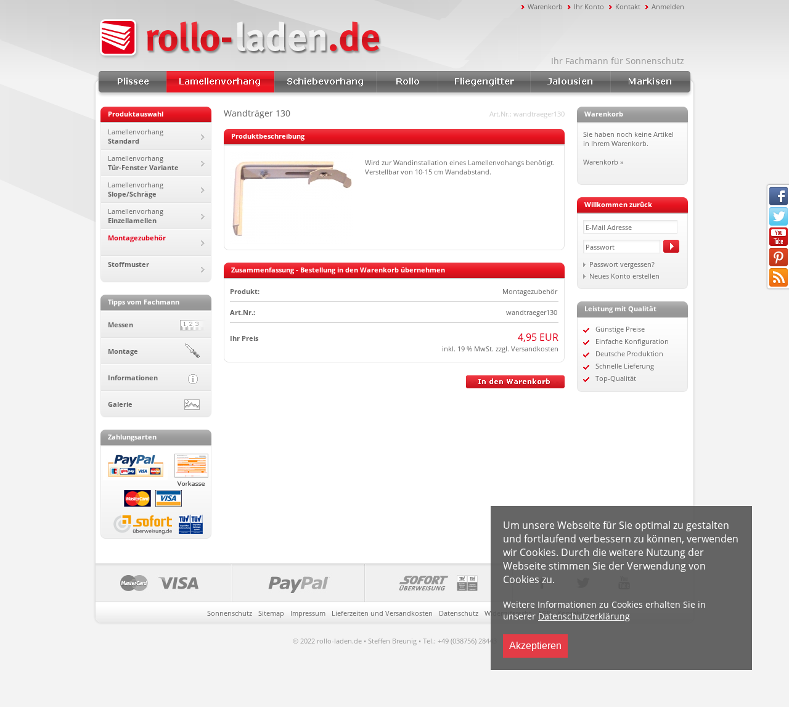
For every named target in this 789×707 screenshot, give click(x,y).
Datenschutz (458, 613)
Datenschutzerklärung (584, 616)
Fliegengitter (484, 81)
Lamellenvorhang (220, 81)
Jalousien (570, 81)
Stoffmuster (128, 264)
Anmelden (668, 6)
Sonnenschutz (229, 613)
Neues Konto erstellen (624, 275)
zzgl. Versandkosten (526, 348)
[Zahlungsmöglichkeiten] (304, 582)
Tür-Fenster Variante (143, 162)
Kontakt (627, 6)
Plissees (132, 81)
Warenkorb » (603, 161)
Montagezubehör (137, 237)
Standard (135, 136)
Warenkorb (545, 6)
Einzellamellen (135, 215)
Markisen (650, 81)
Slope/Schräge (135, 189)
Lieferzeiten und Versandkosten (382, 613)
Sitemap (271, 613)
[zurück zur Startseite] (308, 39)
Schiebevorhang (325, 81)
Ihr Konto (589, 6)
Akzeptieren (535, 645)
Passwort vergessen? (622, 264)
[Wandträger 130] (291, 241)
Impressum (307, 613)
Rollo (407, 81)
